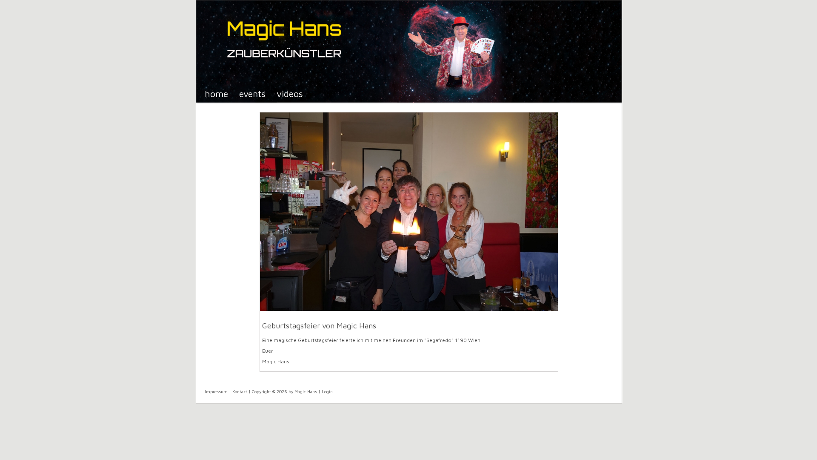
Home (216, 93)
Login (327, 391)
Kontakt (239, 391)
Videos (290, 93)
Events (252, 93)
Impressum (216, 391)
